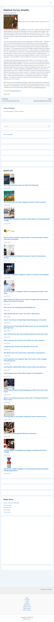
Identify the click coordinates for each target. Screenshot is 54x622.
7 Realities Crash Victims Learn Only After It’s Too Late (21, 346)
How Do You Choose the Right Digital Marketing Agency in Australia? (25, 320)
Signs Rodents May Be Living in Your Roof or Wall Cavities (22, 313)
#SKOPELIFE (27, 605)
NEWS (27, 601)
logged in (12, 111)
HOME (27, 598)
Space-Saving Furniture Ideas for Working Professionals (21, 185)
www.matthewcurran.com (40, 87)
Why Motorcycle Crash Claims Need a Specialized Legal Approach (24, 353)
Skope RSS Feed (7, 507)
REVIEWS (27, 603)
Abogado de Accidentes (46, 589)
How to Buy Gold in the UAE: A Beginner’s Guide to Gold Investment (25, 202)
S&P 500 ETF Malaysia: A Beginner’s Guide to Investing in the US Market (26, 274)
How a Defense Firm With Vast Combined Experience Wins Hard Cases (26, 334)
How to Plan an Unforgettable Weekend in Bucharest (20, 433)
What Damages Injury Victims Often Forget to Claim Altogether (23, 373)
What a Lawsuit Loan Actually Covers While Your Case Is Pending (24, 340)
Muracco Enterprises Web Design (11, 503)
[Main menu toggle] (51, 2)
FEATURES (27, 599)
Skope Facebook (7, 505)
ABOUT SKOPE (27, 608)
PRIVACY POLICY (27, 610)
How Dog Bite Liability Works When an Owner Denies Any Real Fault (25, 367)
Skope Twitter (6, 509)
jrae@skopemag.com (16, 90)
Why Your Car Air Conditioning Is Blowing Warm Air (19, 307)
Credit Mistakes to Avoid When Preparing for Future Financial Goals (25, 416)
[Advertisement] (27, 540)
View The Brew (7, 512)
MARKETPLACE (27, 606)
